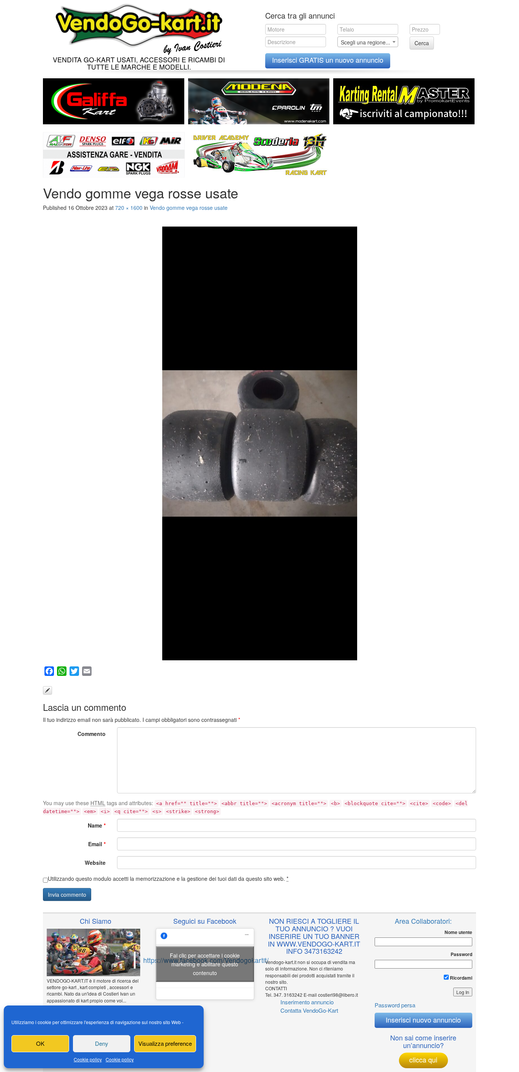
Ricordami (460, 977)
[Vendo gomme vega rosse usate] (259, 443)
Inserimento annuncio (307, 1002)
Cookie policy (88, 1059)
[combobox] (367, 41)
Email (97, 844)
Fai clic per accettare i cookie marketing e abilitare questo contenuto (205, 963)
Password (461, 954)
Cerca (422, 43)
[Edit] (47, 690)
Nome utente (458, 932)
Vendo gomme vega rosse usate (189, 207)
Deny (101, 1043)
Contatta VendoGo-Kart (309, 1010)
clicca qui (423, 1059)
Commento (92, 733)
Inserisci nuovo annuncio (423, 1019)
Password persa (395, 1005)
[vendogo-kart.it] (137, 27)
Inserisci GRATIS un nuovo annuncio (327, 60)
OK (40, 1043)
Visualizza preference (165, 1043)
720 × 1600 (128, 207)
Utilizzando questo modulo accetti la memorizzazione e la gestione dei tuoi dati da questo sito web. (168, 878)
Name (97, 825)
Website (95, 862)
